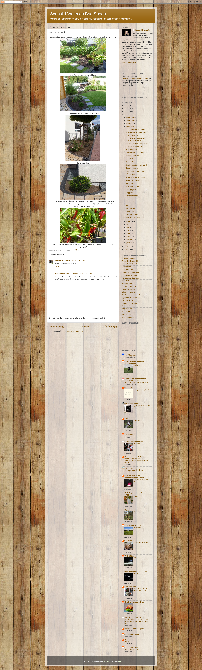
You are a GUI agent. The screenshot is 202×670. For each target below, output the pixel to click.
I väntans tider (131, 211)
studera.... (127, 642)
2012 (127, 111)
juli (127, 224)
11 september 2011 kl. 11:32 (81, 274)
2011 (127, 115)
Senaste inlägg (56, 326)
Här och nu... (137, 512)
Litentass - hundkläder (130, 289)
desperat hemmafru (62, 274)
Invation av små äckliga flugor (137, 143)
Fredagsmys (137, 365)
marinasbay (129, 434)
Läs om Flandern (128, 292)
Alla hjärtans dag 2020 (141, 390)
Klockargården (130, 587)
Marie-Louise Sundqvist (134, 629)
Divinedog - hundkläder (130, 272)
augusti (129, 221)
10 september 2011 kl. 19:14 (74, 260)
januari (129, 243)
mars (128, 236)
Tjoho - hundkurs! (132, 180)
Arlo (126, 419)
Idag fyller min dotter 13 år (136, 217)
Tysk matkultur (131, 150)
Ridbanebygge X (139, 558)
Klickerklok (126, 281)
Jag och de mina (131, 403)
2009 (127, 250)
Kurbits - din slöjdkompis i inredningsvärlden (135, 379)
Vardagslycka (131, 190)
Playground (128, 436)
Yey (127, 205)
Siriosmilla (59, 260)
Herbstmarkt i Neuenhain (135, 153)
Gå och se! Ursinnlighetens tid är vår (136, 382)
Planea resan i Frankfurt (131, 303)
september (130, 126)
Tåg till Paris (126, 314)
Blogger (121, 661)
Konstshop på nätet (129, 286)
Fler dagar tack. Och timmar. (134, 470)
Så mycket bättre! (132, 174)
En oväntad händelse (134, 146)
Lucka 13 (136, 443)
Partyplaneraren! (128, 300)
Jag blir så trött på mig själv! (136, 165)
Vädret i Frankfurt (128, 317)
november (130, 120)
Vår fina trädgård (132, 196)
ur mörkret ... (137, 573)
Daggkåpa (130, 193)
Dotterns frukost (132, 168)
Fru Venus (128, 468)
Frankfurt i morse (132, 159)
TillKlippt (128, 388)
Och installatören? (132, 208)
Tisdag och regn (132, 183)
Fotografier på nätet (129, 275)
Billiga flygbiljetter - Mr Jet (131, 261)
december (130, 117)
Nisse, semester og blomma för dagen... (140, 589)
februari (129, 239)
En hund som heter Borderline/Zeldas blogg (134, 476)
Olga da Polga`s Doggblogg (135, 571)
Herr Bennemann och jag (134, 602)
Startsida (84, 326)
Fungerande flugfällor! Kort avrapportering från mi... (136, 139)
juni (128, 227)
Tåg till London (127, 311)
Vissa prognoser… (130, 356)
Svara (57, 267)
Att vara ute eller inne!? (141, 542)
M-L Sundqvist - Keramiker (132, 295)
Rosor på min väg (132, 135)
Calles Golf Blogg (131, 647)
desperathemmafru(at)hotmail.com (135, 78)
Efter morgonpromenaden (135, 129)
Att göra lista (130, 162)
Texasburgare (138, 604)
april (128, 233)
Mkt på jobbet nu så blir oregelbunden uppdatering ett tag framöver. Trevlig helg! (137, 621)
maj (128, 230)
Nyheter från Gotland (130, 298)
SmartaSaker (127, 306)
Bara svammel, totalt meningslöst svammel (133, 458)
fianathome (128, 541)
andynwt (107, 661)
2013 (127, 108)
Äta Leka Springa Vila (133, 617)
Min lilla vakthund (132, 156)
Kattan (135, 496)
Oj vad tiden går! (132, 214)
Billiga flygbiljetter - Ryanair (132, 264)
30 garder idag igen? (133, 186)
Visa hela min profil (129, 63)
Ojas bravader (130, 640)
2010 (127, 247)
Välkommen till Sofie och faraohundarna (134, 362)
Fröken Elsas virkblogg (133, 441)
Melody (127, 510)
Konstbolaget (127, 283)
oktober (129, 123)
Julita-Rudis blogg (131, 634)
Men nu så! (130, 202)
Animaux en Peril (128, 258)
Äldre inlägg (111, 326)
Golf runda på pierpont (131, 649)
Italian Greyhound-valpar (135, 171)
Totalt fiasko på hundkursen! (136, 177)
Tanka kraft (137, 527)
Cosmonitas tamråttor (130, 269)
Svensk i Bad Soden (78, 13)
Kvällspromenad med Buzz (136, 132)
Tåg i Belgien (127, 309)
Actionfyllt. (137, 420)
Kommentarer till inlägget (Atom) (74, 331)
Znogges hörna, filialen (133, 354)
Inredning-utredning (132, 525)
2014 (127, 105)
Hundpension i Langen (130, 278)
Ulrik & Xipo (129, 556)
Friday (128, 199)
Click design (126, 267)
